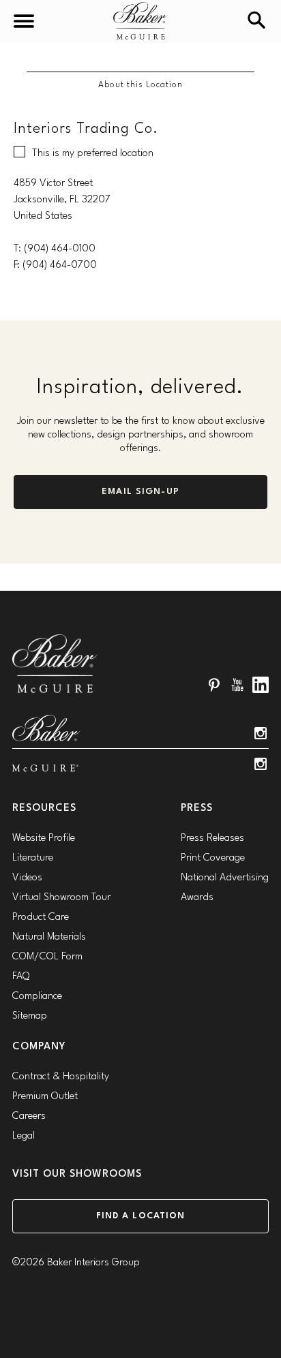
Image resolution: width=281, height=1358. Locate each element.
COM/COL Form (47, 957)
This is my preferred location (92, 154)
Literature (32, 858)
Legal (23, 1136)
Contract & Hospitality (60, 1077)
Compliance (37, 996)
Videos (27, 878)
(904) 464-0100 (59, 249)
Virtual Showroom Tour (61, 898)
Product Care (40, 917)
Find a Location (141, 1216)
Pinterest (214, 685)
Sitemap (29, 1016)
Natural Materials (49, 937)
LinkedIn (260, 685)
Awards (197, 898)
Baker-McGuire (140, 21)
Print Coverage (213, 858)
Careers (29, 1116)
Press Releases (212, 838)
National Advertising (225, 878)
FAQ (20, 977)
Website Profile (43, 838)
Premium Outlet (45, 1097)
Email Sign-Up (140, 491)
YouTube (237, 685)
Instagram (260, 733)
